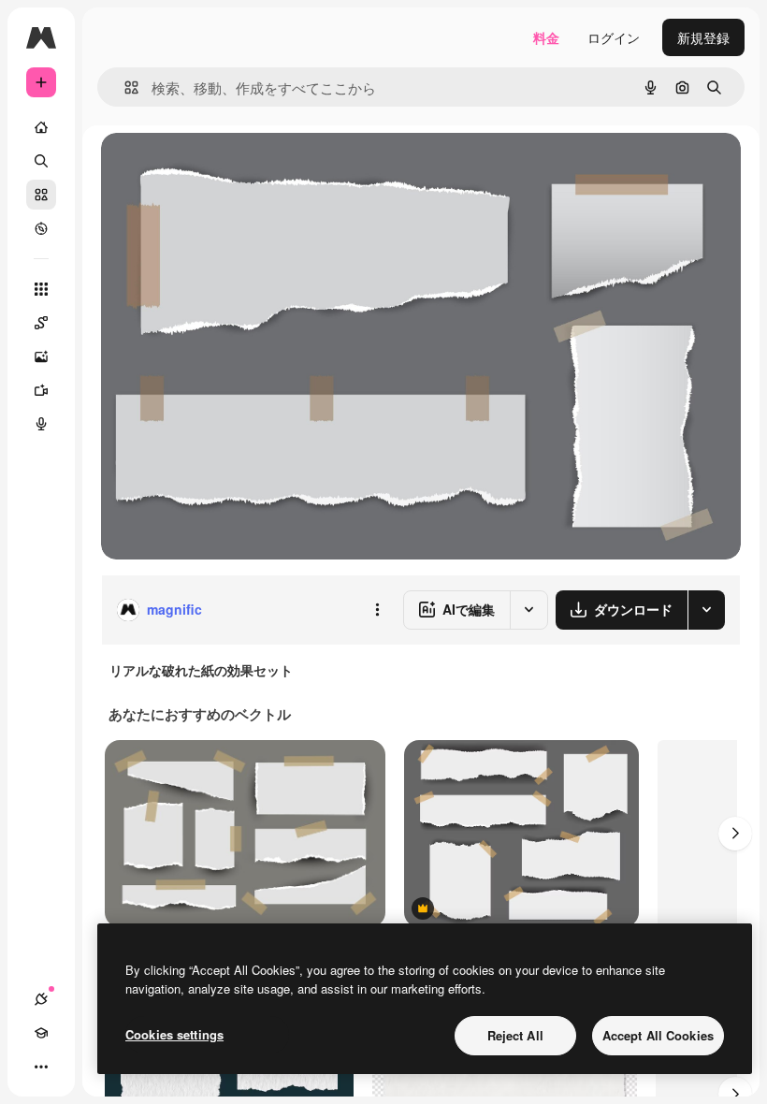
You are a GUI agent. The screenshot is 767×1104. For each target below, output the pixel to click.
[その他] (41, 1067)
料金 (546, 37)
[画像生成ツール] (41, 356)
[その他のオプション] (377, 610)
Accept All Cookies (658, 1035)
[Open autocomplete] (124, 87)
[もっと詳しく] (41, 228)
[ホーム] (41, 127)
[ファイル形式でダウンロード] (706, 610)
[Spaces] (41, 323)
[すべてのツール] (41, 289)
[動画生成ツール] (41, 390)
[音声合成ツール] (41, 424)
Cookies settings (174, 1034)
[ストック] (41, 195)
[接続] (41, 999)
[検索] (41, 161)
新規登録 (703, 37)
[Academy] (41, 1033)
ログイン (613, 37)
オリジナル (230, 168)
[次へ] (735, 833)
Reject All (515, 1035)
